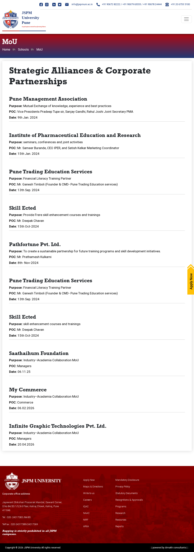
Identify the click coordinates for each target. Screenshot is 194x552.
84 (25, 517)
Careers (87, 499)
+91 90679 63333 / (132, 4)
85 (29, 517)
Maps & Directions (93, 486)
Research (120, 513)
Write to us (89, 493)
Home (6, 49)
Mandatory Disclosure (127, 480)
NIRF (85, 519)
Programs (120, 506)
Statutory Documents (126, 493)
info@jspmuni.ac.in (82, 4)
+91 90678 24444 (152, 4)
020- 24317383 (15, 517)
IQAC (86, 506)
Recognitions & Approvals (129, 499)
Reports (119, 526)
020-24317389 (18, 524)
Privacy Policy (122, 486)
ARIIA (86, 526)
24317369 (32, 524)
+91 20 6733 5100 (180, 4)
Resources (120, 519)
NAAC (86, 513)
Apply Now (89, 480)
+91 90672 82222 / (111, 4)
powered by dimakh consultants (169, 547)
